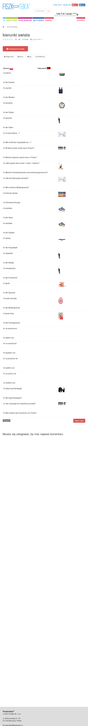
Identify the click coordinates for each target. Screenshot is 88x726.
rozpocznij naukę (16, 48)
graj (30, 56)
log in (75, 5)
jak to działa (38, 20)
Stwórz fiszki (79, 421)
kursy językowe (25, 20)
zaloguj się (67, 5)
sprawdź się (41, 56)
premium (81, 20)
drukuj (21, 56)
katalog (48, 20)
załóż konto (57, 5)
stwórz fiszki (11, 20)
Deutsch (6, 420)
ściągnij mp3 (9, 56)
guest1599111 (37, 39)
